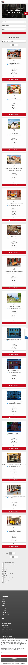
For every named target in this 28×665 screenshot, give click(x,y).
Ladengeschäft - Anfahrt (7, 636)
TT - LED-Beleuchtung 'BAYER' (14, 433)
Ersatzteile (4, 608)
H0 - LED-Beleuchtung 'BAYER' (14, 370)
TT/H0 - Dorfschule (14, 133)
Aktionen (3, 607)
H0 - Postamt (14, 98)
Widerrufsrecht (5, 631)
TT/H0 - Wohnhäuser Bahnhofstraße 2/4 (14, 168)
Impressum (4, 632)
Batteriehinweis (5, 625)
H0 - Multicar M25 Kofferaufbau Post (14, 530)
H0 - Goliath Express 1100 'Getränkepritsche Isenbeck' (14, 464)
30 (13, 553)
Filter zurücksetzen (14, 32)
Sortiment (4, 601)
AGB (2, 634)
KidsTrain (4, 610)
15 (10, 553)
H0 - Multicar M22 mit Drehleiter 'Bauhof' (14, 203)
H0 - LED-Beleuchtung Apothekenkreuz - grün (14, 339)
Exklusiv (3, 605)
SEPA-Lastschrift (5, 627)
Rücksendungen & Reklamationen (9, 638)
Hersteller (4, 603)
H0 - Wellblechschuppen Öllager (14, 63)
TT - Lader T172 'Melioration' (14, 306)
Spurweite (4, 599)
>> (17, 45)
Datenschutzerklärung (6, 623)
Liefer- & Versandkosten (7, 629)
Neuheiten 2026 (5, 614)
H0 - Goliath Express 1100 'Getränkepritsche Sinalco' (14, 496)
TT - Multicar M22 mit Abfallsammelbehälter (14, 271)
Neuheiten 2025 (5, 612)
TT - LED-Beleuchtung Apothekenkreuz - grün (14, 402)
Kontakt (3, 621)
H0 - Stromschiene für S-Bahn (14, 236)
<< (10, 45)
